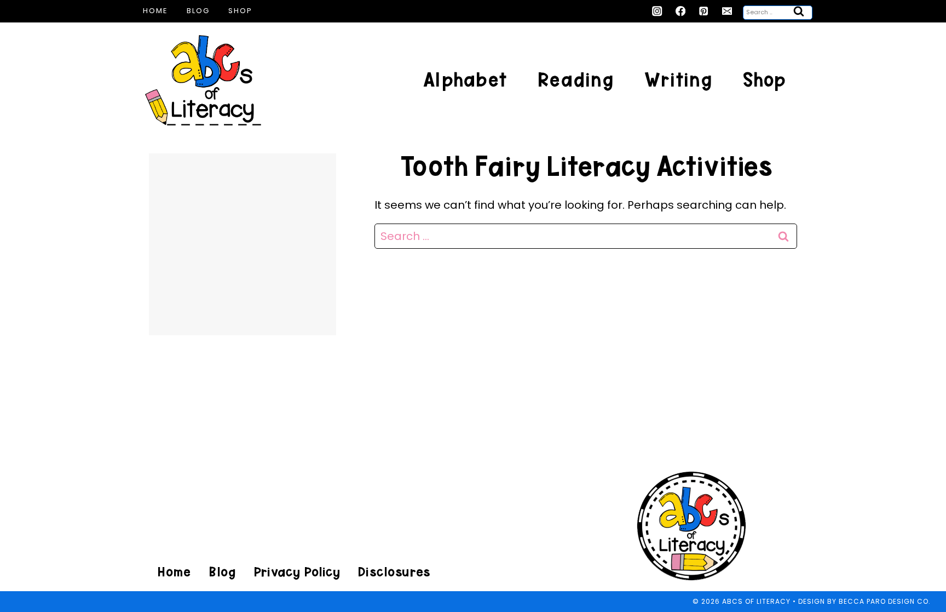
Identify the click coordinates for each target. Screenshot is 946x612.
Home (155, 10)
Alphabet (465, 79)
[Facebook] (681, 11)
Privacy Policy (296, 571)
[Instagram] (657, 11)
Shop (240, 10)
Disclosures (394, 571)
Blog (198, 10)
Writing (678, 79)
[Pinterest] (704, 11)
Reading (576, 79)
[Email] (727, 11)
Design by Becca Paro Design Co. (864, 601)
